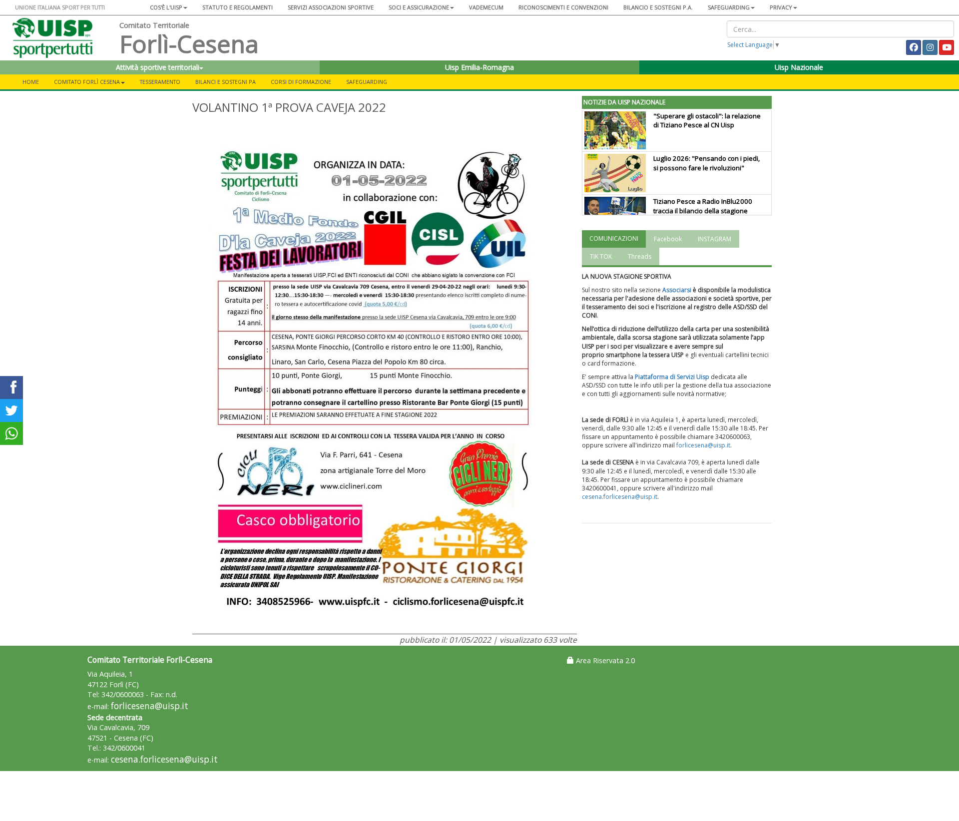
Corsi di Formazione (301, 81)
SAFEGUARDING (729, 7)
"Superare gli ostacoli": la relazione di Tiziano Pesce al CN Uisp (707, 120)
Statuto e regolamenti (237, 7)
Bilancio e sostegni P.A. (658, 7)
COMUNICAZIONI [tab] (613, 238)
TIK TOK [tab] (601, 256)
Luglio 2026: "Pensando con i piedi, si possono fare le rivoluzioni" (706, 163)
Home (30, 81)
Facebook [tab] (668, 239)
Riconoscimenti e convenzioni (563, 7)
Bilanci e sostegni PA (225, 81)
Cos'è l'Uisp (166, 7)
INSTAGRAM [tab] (714, 239)
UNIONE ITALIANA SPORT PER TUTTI (60, 7)
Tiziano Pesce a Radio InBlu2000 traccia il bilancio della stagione (702, 206)
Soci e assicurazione (419, 7)
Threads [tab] (639, 256)
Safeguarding (366, 81)
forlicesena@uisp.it (703, 445)
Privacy (781, 7)
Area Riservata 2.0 (604, 660)
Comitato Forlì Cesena (87, 81)
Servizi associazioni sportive (331, 7)
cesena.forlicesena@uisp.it (619, 496)
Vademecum (486, 7)
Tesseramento (160, 81)
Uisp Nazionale (799, 67)
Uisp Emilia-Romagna (479, 67)
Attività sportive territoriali (157, 67)
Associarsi (676, 290)
